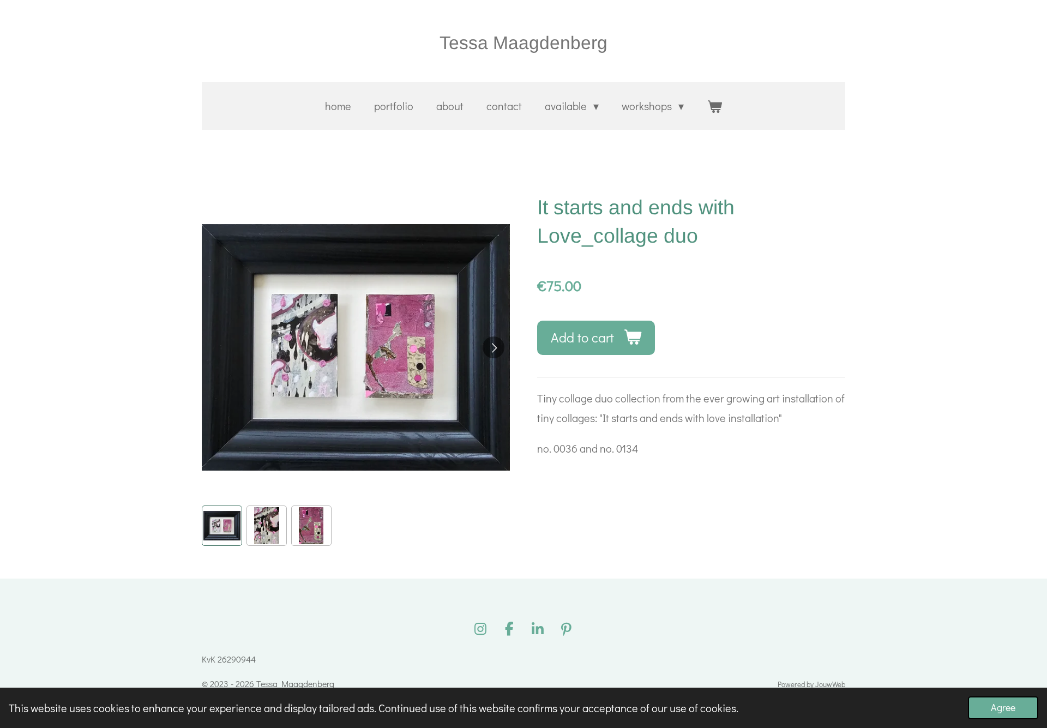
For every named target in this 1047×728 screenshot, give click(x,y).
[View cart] (714, 106)
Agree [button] (1003, 707)
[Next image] (493, 347)
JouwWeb (830, 684)
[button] (222, 526)
